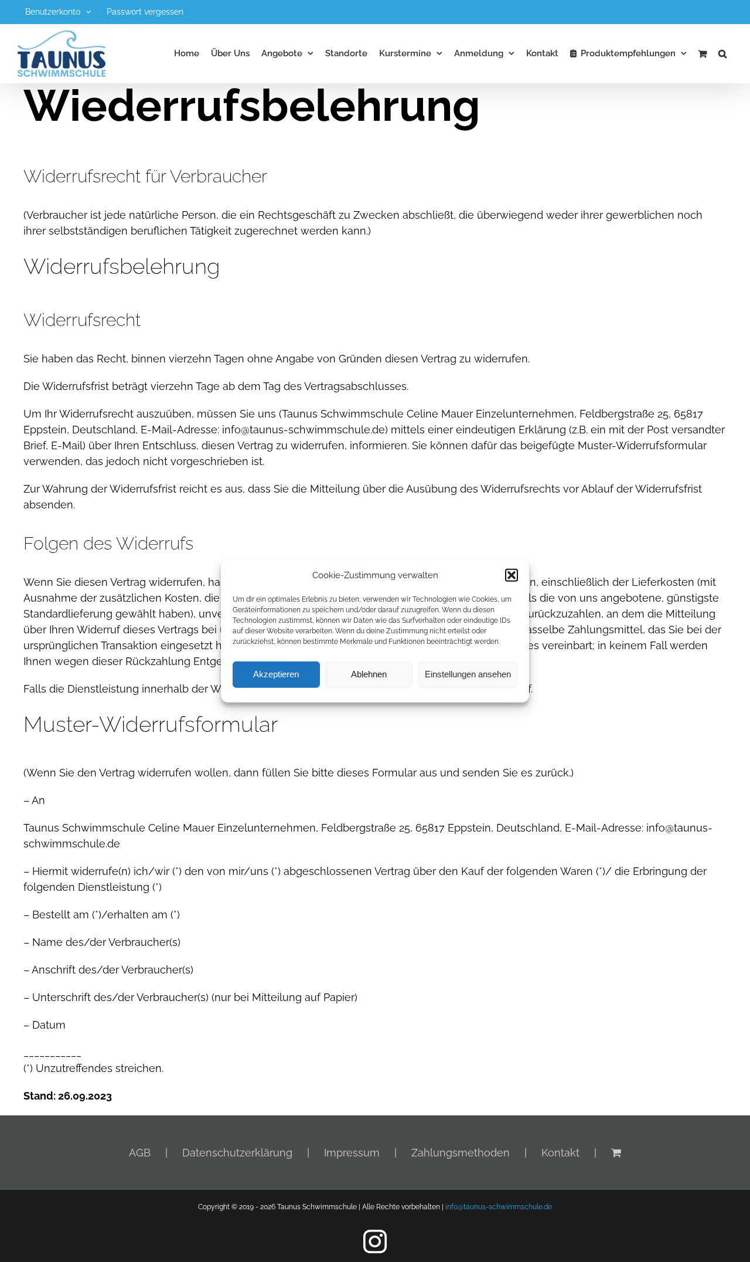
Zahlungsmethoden (460, 1152)
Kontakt (560, 1152)
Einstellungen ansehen (468, 674)
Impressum (352, 1152)
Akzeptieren (276, 674)
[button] (511, 575)
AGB (140, 1152)
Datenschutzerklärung (237, 1152)
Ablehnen (369, 674)
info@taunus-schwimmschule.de (498, 1207)
